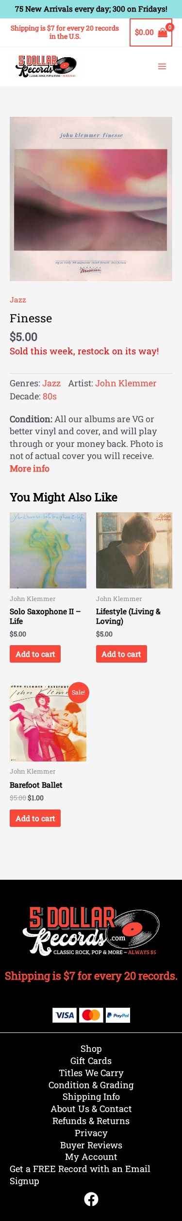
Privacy (91, 1133)
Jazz (18, 299)
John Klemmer (126, 383)
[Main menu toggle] (162, 66)
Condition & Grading (91, 1085)
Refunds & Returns (91, 1120)
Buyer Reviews (91, 1145)
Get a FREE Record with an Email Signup (80, 1175)
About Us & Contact (91, 1108)
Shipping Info (91, 1096)
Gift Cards (91, 1060)
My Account (91, 1156)
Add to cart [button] (35, 654)
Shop (91, 1048)
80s (50, 396)
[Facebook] (91, 1199)
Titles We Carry (91, 1072)
